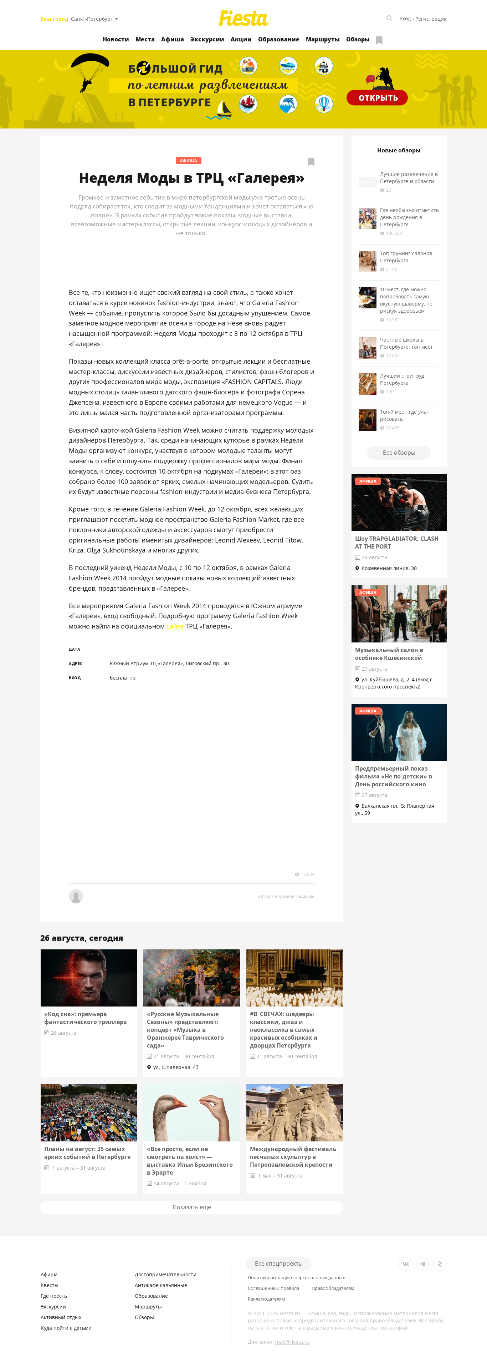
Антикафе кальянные (161, 1285)
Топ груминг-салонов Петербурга (406, 257)
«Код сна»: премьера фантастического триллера (85, 1018)
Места (145, 39)
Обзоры (358, 39)
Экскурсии (207, 39)
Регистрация (431, 18)
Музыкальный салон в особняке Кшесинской (389, 654)
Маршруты (323, 39)
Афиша (172, 39)
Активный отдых (61, 1317)
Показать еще (192, 1207)
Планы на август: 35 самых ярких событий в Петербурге (87, 1153)
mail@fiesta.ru (292, 1341)
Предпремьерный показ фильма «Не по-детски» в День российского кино (393, 776)
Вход (405, 18)
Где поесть (54, 1295)
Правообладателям (333, 1288)
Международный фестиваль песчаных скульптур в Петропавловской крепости (293, 1157)
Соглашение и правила (273, 1288)
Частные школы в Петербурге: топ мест (406, 343)
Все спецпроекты (279, 1263)
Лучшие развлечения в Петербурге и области (409, 178)
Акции (241, 39)
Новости (116, 39)
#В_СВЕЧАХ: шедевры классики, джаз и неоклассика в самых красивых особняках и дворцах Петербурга (284, 1029)
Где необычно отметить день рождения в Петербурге (409, 217)
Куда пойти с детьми (66, 1328)
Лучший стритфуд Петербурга (402, 379)
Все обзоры (399, 452)
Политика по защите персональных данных (296, 1278)
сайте (175, 626)
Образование (278, 39)
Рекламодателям (266, 1299)
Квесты (49, 1285)
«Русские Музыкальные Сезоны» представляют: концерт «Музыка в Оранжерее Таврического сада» (185, 1029)
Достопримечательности (165, 1274)
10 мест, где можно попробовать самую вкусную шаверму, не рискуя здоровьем (406, 300)
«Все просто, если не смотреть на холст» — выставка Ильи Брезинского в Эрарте (190, 1160)
